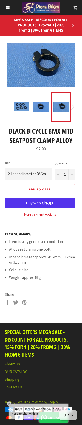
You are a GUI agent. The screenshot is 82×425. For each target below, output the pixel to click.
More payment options (40, 214)
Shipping (12, 379)
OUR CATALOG (16, 371)
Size (7, 163)
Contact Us (14, 387)
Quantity (61, 164)
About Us (12, 363)
